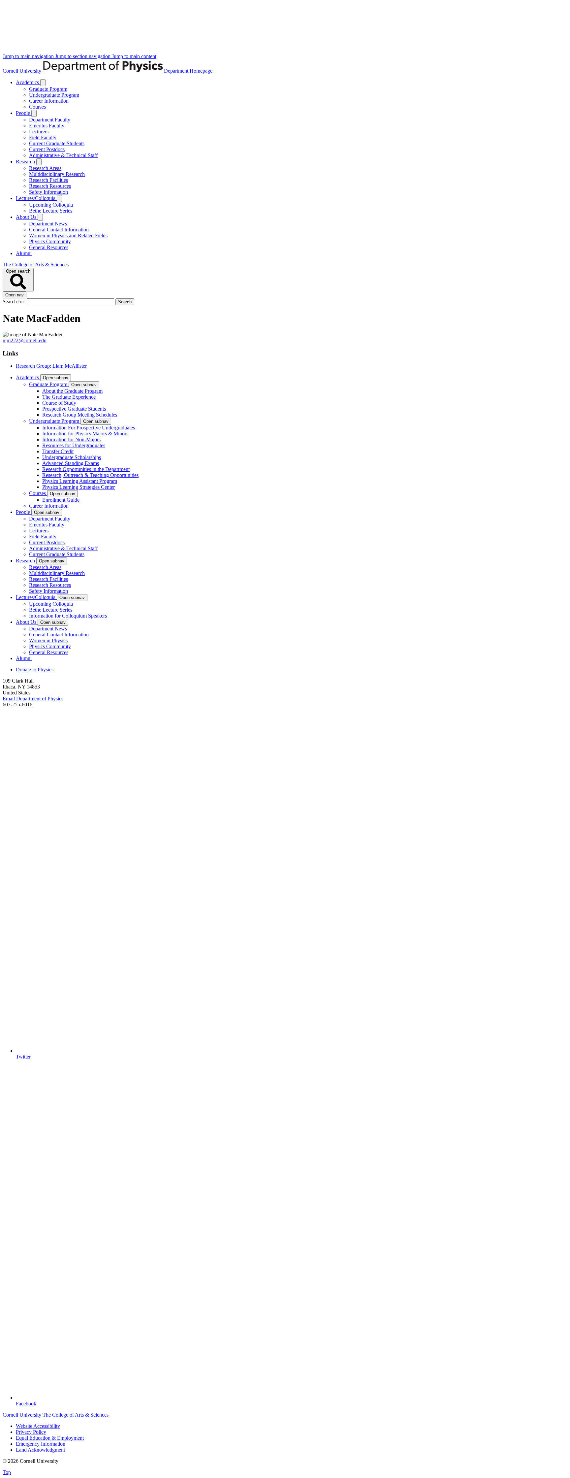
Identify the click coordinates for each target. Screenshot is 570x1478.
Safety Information (48, 192)
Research (26, 161)
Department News (48, 223)
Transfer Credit (58, 451)
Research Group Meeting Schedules (79, 415)
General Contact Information (59, 229)
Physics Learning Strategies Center (78, 487)
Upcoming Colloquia (51, 205)
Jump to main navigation (29, 56)
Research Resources (50, 186)
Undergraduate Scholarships (71, 457)
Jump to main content (134, 56)
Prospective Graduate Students (74, 409)
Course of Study (59, 403)
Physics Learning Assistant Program (79, 481)
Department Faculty (49, 119)
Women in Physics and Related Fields (68, 235)
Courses (37, 107)
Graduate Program (48, 89)
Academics (28, 82)
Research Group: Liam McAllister (51, 366)
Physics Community (50, 241)
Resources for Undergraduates (73, 445)
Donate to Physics (34, 669)
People (23, 113)
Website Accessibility (38, 1426)
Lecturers (38, 131)
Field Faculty (42, 137)
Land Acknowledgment (40, 1450)
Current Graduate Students (56, 143)
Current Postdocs (47, 149)
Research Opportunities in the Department (86, 469)
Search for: (15, 301)
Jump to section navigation (83, 56)
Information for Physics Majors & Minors (85, 433)
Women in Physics (48, 640)
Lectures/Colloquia (36, 198)
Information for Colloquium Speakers (68, 616)
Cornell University (23, 71)
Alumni (24, 253)
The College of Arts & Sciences (36, 264)
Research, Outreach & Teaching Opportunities (90, 475)
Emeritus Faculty (46, 125)
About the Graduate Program (72, 391)
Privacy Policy (31, 1432)
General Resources (48, 247)
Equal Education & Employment (50, 1438)
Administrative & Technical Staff (63, 155)
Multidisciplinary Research (57, 174)
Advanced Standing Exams (70, 463)
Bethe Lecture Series (50, 211)
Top (7, 1472)
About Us (27, 217)
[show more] (43, 82)
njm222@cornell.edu (25, 340)
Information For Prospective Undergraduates (88, 427)
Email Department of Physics (33, 698)
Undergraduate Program (54, 95)
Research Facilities (48, 180)
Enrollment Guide (60, 500)
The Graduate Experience (69, 397)
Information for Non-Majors (71, 439)
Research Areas (45, 168)
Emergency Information (40, 1444)
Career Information (49, 101)
